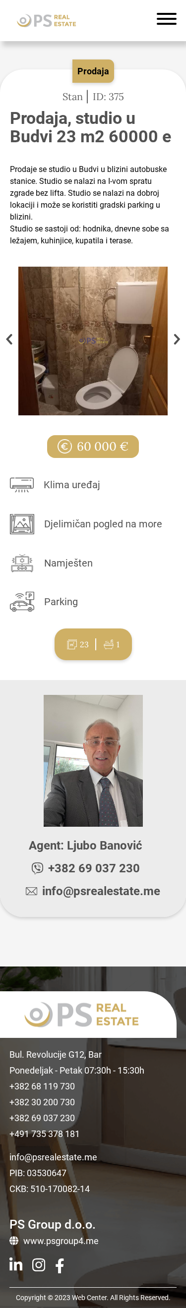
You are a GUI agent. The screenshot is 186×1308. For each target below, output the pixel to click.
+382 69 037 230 (94, 868)
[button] (177, 341)
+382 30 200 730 (42, 1102)
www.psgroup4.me (61, 1241)
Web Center (89, 1298)
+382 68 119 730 (42, 1086)
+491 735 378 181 (44, 1134)
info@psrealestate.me (101, 891)
